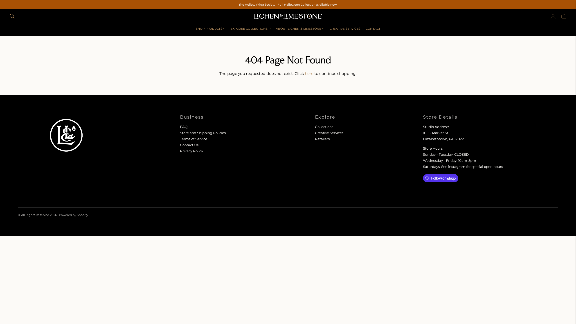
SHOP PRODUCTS (209, 28)
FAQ (184, 127)
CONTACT (373, 28)
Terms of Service (193, 139)
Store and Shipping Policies (203, 133)
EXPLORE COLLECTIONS (249, 28)
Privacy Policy (191, 151)
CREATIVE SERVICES (345, 28)
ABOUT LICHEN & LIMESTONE (298, 28)
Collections (324, 127)
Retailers (322, 139)
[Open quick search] (12, 16)
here (309, 73)
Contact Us (189, 145)
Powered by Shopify (73, 215)
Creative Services (329, 133)
